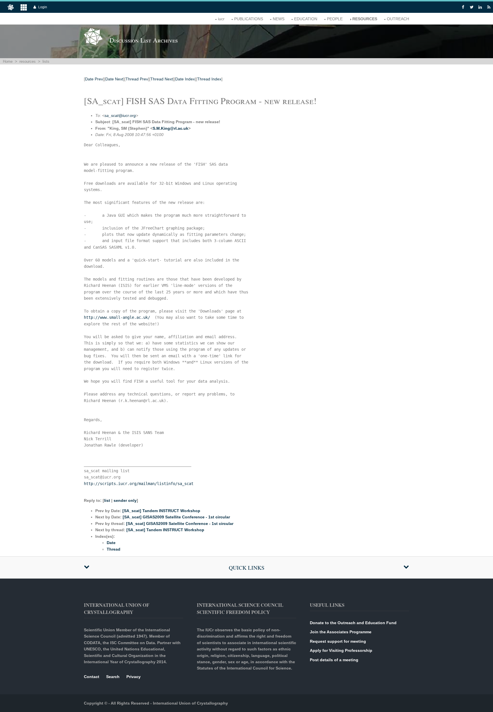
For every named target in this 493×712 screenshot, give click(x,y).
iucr (221, 19)
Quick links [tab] (246, 567)
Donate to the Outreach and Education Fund (353, 622)
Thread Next (161, 79)
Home (8, 61)
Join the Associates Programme (340, 632)
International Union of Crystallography (190, 703)
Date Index (185, 79)
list (107, 500)
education (305, 19)
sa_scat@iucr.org (120, 115)
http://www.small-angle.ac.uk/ (117, 317)
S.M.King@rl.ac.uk (170, 128)
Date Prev (94, 79)
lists (46, 61)
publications (248, 19)
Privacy (133, 676)
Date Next (114, 79)
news (278, 19)
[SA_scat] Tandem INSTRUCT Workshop (161, 510)
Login (42, 7)
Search (113, 676)
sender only (125, 500)
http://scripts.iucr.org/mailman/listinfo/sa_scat (138, 483)
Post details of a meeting (334, 660)
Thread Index (209, 79)
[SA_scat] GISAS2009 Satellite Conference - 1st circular (176, 517)
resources (364, 19)
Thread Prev (137, 79)
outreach (398, 19)
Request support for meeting (338, 641)
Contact (91, 676)
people (335, 19)
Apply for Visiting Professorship (341, 650)
